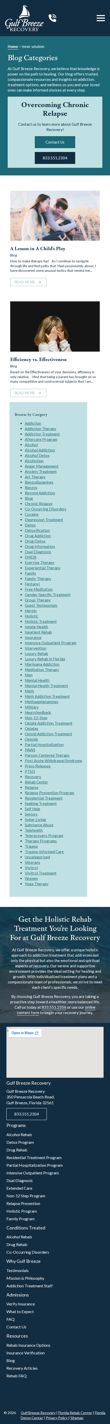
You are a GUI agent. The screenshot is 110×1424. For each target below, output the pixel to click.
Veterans (32, 862)
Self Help (32, 808)
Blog (13, 255)
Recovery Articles (22, 1368)
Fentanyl (32, 584)
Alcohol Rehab (19, 1134)
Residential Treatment (44, 798)
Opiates (31, 728)
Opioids (31, 739)
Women (31, 878)
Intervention (35, 648)
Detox (30, 525)
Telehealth (34, 830)
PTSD (30, 771)
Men (28, 675)
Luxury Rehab (36, 653)
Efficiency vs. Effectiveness (38, 360)
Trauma (31, 846)
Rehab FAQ (16, 1375)
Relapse (31, 787)
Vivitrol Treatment (41, 873)
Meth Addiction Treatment (47, 696)
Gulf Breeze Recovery (38, 1412)
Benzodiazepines (39, 482)
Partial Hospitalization (44, 744)
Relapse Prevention (23, 1203)
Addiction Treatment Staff (29, 1285)
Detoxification (37, 530)
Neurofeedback (38, 712)
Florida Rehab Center (75, 1412)
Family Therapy (38, 578)
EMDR (30, 557)
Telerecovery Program (44, 835)
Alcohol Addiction (40, 450)
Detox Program (20, 1142)
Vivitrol (31, 867)
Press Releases (38, 766)
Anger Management (42, 466)
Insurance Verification (25, 1352)
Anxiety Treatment (41, 471)
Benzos (31, 487)
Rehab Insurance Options (28, 1345)
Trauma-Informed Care (44, 851)
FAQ (10, 1319)
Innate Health (36, 626)
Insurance (33, 637)
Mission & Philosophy (25, 1278)
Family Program (20, 1218)
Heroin (31, 610)
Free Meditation (39, 589)
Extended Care (19, 1188)
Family (30, 573)
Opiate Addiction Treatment (48, 723)
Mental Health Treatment (46, 685)
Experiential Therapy (43, 568)
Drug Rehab (16, 1149)
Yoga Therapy (37, 883)
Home (13, 46)
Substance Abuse (39, 825)
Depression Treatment (44, 519)
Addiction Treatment (42, 434)
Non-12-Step (36, 717)
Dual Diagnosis (38, 551)
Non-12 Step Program (25, 1195)
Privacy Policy (57, 1418)
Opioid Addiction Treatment (48, 734)
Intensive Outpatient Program (50, 642)
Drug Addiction (38, 535)
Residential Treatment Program (34, 1157)
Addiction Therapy (40, 428)
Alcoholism (34, 460)
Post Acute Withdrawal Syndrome (53, 760)
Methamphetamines (41, 701)
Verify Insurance (20, 1303)
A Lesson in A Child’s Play (37, 249)
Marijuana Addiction (42, 664)
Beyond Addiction (40, 493)
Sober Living (35, 819)
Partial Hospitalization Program (34, 1165)
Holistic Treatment (41, 621)
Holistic (31, 616)
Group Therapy (38, 600)
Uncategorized (37, 857)
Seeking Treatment (41, 803)
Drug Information (40, 546)
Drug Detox (35, 541)
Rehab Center (36, 782)
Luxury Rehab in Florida (45, 659)
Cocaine (32, 514)
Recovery (33, 776)
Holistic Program (21, 1211)
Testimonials (17, 1270)
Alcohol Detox (37, 455)
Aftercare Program (41, 439)
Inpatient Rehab (38, 632)
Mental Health (37, 680)
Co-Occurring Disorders (45, 509)
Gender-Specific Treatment (48, 594)
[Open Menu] (101, 18)
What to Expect (20, 1311)
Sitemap (76, 1418)
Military (32, 707)
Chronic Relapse (38, 503)
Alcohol (31, 444)
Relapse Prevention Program (49, 792)
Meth (29, 691)
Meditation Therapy (42, 669)
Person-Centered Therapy (47, 755)
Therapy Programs (41, 841)
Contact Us (16, 1326)
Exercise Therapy (39, 562)
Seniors (31, 814)
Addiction (33, 423)
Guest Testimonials (41, 605)
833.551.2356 (54, 1007)
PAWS (30, 750)
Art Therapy (35, 476)
